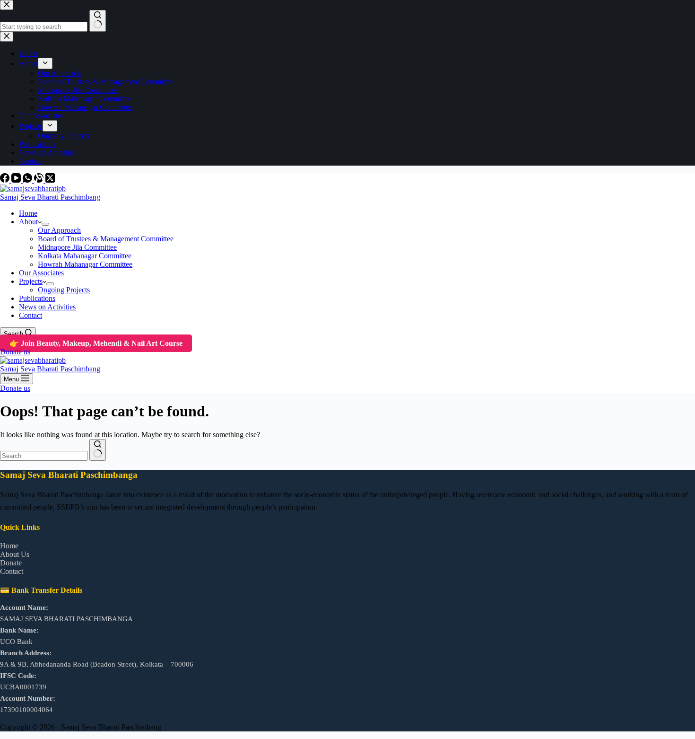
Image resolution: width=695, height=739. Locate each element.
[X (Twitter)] (50, 180)
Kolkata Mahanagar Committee (84, 256)
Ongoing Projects (64, 290)
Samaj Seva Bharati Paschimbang (50, 197)
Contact (30, 315)
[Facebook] (5, 180)
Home (28, 213)
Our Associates (41, 273)
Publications (37, 298)
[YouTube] (17, 180)
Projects (31, 281)
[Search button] (97, 450)
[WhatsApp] (28, 180)
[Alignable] (39, 180)
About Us (14, 554)
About (28, 222)
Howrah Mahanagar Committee (85, 264)
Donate (11, 563)
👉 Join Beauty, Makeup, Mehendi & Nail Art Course (95, 343)
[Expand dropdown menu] (45, 224)
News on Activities (47, 307)
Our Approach (59, 230)
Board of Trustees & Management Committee (106, 239)
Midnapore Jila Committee (77, 247)
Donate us (15, 352)
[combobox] (43, 456)
